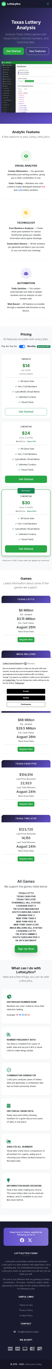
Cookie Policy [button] (10, 680)
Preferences (26, 704)
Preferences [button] (19, 683)
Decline (26, 698)
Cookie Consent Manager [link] (12, 663)
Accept (26, 691)
